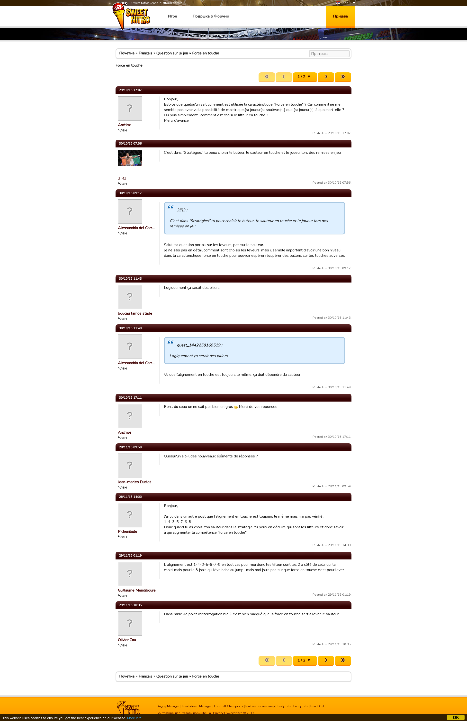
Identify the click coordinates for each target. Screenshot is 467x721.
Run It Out (317, 706)
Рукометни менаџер (260, 706)
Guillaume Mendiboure (137, 590)
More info (134, 717)
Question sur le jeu (172, 53)
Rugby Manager (168, 706)
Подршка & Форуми (211, 16)
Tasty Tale (284, 706)
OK (456, 717)
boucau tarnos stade (135, 313)
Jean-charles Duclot (134, 482)
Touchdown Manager (197, 706)
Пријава (340, 16)
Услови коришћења (196, 713)
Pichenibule (127, 531)
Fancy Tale (300, 706)
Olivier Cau (127, 640)
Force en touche (205, 53)
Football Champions (228, 706)
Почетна (127, 53)
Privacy (218, 713)
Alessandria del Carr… (136, 228)
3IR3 (122, 178)
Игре (172, 16)
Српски (345, 3)
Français (145, 53)
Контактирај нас (168, 713)
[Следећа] (326, 77)
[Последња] (343, 77)
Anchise (124, 125)
